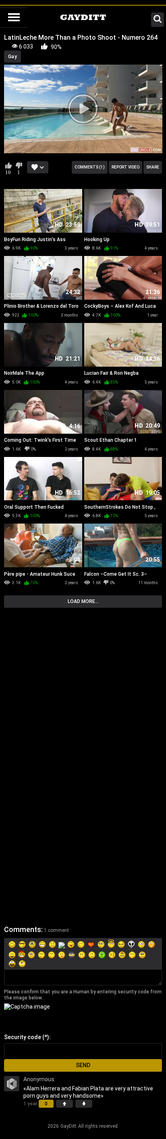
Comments (22, 929)
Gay (12, 56)
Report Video (125, 167)
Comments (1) (90, 167)
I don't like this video (19, 165)
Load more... (83, 601)
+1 (64, 1104)
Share (152, 167)
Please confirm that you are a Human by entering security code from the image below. (83, 994)
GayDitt (68, 1126)
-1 (83, 1104)
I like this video (8, 165)
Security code (22, 1037)
